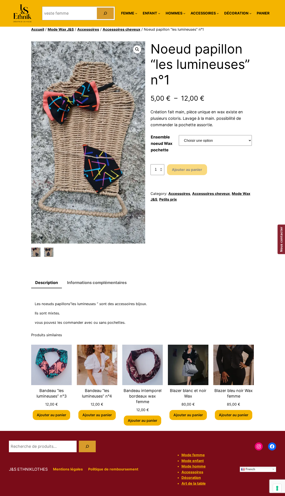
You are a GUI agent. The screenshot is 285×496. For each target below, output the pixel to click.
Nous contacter (281, 239)
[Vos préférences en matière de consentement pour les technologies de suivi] (277, 488)
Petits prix (168, 199)
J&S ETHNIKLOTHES (28, 469)
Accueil (37, 29)
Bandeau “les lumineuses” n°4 (97, 393)
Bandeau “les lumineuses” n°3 (52, 393)
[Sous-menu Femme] (136, 13)
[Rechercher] (105, 13)
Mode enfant (192, 460)
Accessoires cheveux (121, 29)
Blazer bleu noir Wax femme (233, 393)
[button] (137, 49)
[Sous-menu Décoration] (250, 13)
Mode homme (193, 466)
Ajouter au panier (187, 169)
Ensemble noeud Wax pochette (161, 143)
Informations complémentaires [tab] (97, 282)
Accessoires (88, 29)
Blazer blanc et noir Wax (188, 393)
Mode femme (193, 455)
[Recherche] (87, 446)
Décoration (191, 477)
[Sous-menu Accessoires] (218, 13)
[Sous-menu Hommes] (184, 13)
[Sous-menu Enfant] (159, 13)
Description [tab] (46, 282)
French (250, 469)
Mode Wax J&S (61, 29)
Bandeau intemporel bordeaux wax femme (142, 396)
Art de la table (193, 483)
